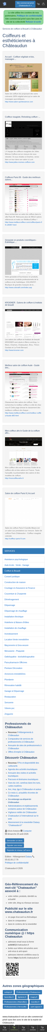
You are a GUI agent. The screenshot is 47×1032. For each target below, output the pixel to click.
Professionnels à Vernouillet (15, 1007)
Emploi (23, 1029)
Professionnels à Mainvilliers (15, 1002)
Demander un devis (14, 840)
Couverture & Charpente (15, 594)
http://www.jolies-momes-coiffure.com (20, 162)
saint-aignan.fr (36, 1007)
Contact (42, 1029)
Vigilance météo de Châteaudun (22, 812)
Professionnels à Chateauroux (28, 992)
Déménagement (12, 599)
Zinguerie (9, 714)
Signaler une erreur (14, 845)
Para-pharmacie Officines (16, 662)
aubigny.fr (8, 992)
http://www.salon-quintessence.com (19, 102)
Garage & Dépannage (14, 691)
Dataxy (29, 857)
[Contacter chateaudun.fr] (43, 4)
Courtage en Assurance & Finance (20, 588)
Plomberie (9, 680)
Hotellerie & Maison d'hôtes (17, 622)
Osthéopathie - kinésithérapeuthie (19, 657)
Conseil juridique (12, 576)
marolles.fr (35, 1002)
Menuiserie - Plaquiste (14, 651)
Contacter (27, 831)
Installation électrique (14, 617)
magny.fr (33, 997)
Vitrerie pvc (10, 708)
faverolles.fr (9, 997)
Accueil (5, 1029)
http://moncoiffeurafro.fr (14, 478)
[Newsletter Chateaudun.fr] (38, 4)
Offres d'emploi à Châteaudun (21, 752)
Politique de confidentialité (29, 16)
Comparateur (14, 1029)
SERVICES (10, 551)
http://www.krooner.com (14, 350)
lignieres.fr (22, 997)
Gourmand (33, 1029)
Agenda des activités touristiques (22, 769)
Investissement (11, 634)
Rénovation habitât (13, 685)
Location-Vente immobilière (17, 639)
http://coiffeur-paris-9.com (15, 539)
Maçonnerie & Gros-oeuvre (16, 645)
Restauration (10, 697)
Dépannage (10, 605)
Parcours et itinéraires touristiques (23, 779)
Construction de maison (15, 582)
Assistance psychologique (16, 559)
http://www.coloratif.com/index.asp (18, 287)
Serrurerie (9, 702)
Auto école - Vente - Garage (17, 565)
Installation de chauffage (15, 628)
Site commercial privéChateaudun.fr (25, 4)
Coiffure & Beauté (12, 571)
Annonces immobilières (15, 674)
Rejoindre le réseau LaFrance (19, 850)
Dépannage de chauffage (16, 611)
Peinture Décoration (13, 668)
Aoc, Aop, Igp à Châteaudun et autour (24, 789)
